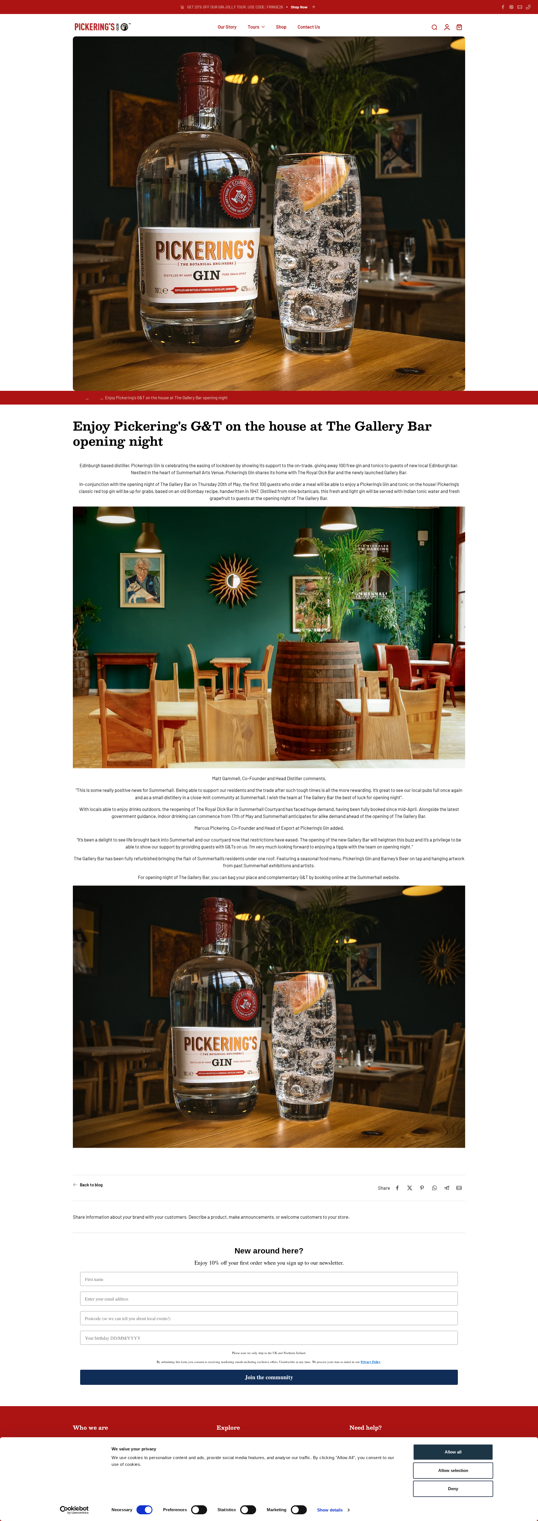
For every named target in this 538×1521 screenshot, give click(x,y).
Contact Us (309, 27)
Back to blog (91, 1184)
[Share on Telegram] (446, 1188)
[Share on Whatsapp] (434, 1188)
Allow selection (453, 1470)
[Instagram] (511, 7)
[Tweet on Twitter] (410, 1188)
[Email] (520, 7)
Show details (330, 1510)
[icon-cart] (459, 27)
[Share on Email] (459, 1188)
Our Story (227, 27)
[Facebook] (503, 7)
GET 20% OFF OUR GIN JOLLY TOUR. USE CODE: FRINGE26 (235, 7)
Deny (453, 1488)
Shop (281, 27)
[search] (434, 26)
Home (78, 397)
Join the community (269, 1377)
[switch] (199, 1509)
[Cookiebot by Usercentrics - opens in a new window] (74, 1510)
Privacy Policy (371, 1362)
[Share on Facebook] (397, 1188)
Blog (94, 397)
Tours (253, 27)
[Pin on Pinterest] (422, 1188)
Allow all (453, 1452)
